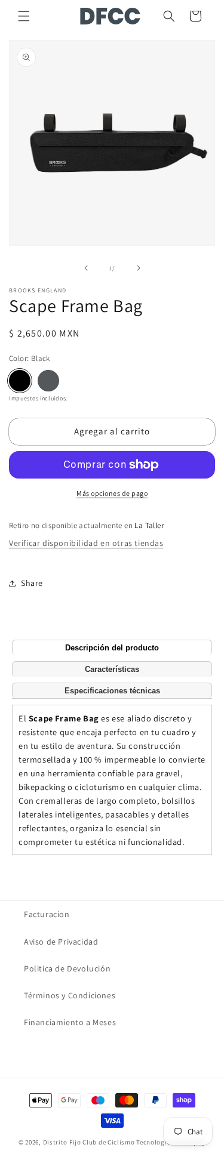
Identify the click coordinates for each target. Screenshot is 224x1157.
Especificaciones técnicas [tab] (112, 690)
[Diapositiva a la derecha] (138, 268)
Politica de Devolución (67, 968)
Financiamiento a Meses (70, 1022)
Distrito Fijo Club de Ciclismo (89, 1142)
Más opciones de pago (112, 493)
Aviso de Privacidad (61, 941)
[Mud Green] (48, 380)
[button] (24, 16)
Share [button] (32, 583)
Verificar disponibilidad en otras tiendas (86, 543)
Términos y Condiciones (69, 995)
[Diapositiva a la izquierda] (86, 268)
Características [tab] (112, 669)
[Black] (19, 380)
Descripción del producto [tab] (112, 647)
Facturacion (47, 914)
